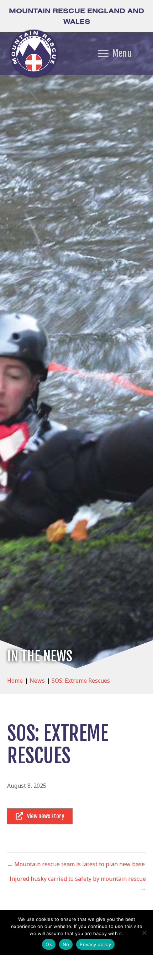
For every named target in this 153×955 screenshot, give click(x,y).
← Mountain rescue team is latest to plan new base (76, 864)
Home (15, 680)
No (66, 944)
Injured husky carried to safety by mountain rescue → (77, 883)
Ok (49, 944)
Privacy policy (95, 944)
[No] (144, 932)
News (37, 680)
